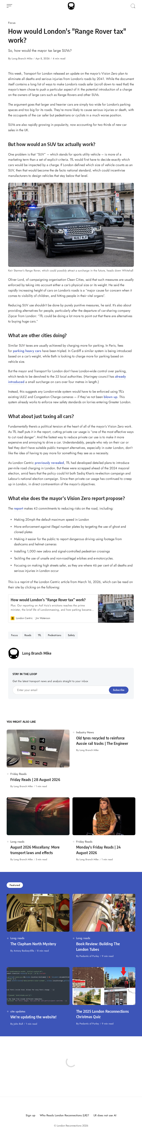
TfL (39, 635)
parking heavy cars (27, 350)
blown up (110, 396)
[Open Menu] (9, 6)
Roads (27, 635)
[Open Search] (133, 6)
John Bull (18, 1024)
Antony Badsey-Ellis (24, 950)
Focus (12, 23)
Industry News (85, 732)
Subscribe (118, 690)
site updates (17, 1011)
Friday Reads (18, 774)
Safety (71, 635)
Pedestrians (54, 635)
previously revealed (49, 462)
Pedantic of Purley (89, 956)
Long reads (17, 841)
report (18, 508)
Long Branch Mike (22, 58)
